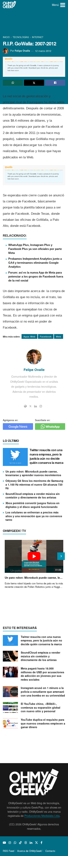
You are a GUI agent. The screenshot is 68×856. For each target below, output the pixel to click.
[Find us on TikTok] (20, 842)
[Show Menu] (62, 4)
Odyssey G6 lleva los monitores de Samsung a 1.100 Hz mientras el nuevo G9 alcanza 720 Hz (34, 484)
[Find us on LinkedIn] (31, 842)
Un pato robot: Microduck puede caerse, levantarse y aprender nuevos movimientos (33, 473)
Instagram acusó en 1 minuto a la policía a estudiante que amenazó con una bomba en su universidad (43, 691)
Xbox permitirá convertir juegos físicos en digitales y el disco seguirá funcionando (32, 505)
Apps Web (29, 336)
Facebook (46, 336)
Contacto (50, 851)
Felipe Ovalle (22, 51)
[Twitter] (30, 406)
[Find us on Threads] (25, 842)
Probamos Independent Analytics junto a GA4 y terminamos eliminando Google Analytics (35, 262)
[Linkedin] (35, 406)
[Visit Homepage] (9, 5)
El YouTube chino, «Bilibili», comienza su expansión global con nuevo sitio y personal (40, 707)
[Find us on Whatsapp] (15, 842)
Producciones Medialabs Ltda (42, 816)
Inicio (6, 37)
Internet (37, 37)
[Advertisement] (34, 22)
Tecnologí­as (21, 37)
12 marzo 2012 (43, 51)
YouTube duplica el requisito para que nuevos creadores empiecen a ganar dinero (43, 723)
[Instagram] (40, 406)
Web (58, 336)
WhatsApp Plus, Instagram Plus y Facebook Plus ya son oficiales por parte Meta (35, 248)
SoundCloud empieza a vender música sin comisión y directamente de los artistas (32, 495)
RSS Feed (8, 851)
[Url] (25, 406)
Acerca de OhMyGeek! (29, 851)
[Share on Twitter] (34, 83)
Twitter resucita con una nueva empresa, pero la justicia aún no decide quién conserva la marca (46, 456)
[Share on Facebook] (55, 83)
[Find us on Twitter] (36, 842)
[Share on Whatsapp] (13, 83)
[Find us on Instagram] (9, 842)
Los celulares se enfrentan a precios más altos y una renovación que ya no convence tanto (33, 516)
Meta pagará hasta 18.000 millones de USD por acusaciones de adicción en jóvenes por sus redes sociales (42, 673)
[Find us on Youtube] (4, 842)
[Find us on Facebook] (41, 842)
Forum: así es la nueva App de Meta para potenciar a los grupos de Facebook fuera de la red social (35, 276)
